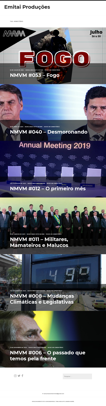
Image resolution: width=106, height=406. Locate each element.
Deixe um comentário (52, 70)
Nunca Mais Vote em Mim (34, 70)
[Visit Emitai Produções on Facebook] (22, 376)
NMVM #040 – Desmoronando (48, 132)
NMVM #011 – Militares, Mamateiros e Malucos (39, 242)
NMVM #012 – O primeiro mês (48, 188)
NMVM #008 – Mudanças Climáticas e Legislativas (42, 299)
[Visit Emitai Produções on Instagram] (15, 376)
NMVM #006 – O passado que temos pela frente (47, 356)
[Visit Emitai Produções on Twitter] (19, 376)
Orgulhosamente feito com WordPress (43, 401)
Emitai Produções (27, 7)
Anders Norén (70, 401)
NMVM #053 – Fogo (34, 75)
